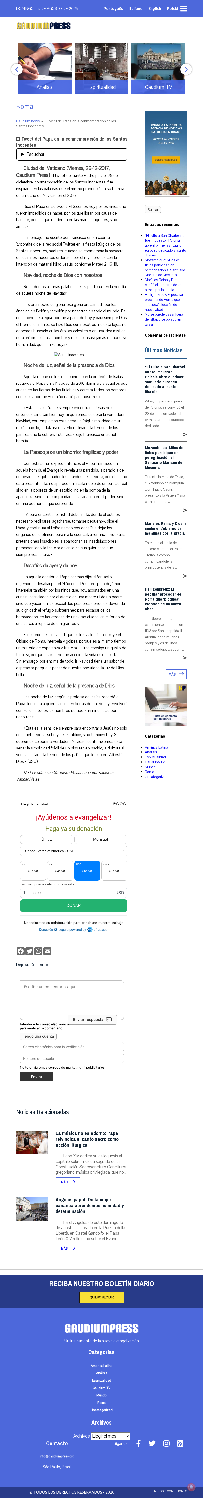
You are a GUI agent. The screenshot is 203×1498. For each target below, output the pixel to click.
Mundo (150, 767)
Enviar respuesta (88, 1019)
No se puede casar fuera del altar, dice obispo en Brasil (164, 319)
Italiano (136, 8)
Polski (172, 8)
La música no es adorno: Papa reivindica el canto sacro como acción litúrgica (87, 1139)
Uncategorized (156, 776)
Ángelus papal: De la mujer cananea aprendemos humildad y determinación (90, 1205)
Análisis (151, 752)
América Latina (156, 747)
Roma (24, 106)
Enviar (36, 1076)
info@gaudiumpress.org (57, 1456)
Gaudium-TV (155, 762)
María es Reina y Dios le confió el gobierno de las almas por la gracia (163, 284)
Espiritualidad (155, 757)
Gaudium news (28, 121)
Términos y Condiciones (168, 1491)
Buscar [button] (153, 209)
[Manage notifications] (191, 1487)
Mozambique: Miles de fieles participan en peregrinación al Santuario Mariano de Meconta (165, 267)
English (154, 8)
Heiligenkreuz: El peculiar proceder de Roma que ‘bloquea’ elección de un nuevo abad (164, 302)
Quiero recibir (102, 1297)
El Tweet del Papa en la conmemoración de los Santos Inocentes (71, 142)
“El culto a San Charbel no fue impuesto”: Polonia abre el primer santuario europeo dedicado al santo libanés (165, 245)
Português (113, 8)
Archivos (81, 1436)
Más (64, 1182)
